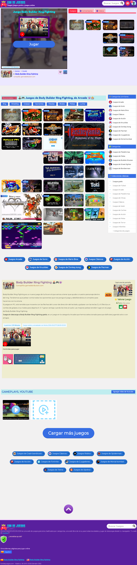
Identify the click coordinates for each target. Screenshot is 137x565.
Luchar (82, 104)
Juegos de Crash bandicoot (29, 453)
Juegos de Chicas (119, 198)
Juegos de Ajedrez (82, 470)
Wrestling (15, 104)
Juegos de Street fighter (122, 164)
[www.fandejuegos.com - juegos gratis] (13, 527)
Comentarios (86, 11)
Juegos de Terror (119, 222)
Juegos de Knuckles (120, 123)
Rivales (62, 104)
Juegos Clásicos (118, 114)
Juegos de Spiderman (111, 453)
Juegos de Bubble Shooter (123, 160)
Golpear (27, 104)
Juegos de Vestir (119, 206)
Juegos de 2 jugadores (121, 135)
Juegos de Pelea (119, 156)
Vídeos (100, 11)
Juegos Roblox (84, 453)
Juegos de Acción (119, 118)
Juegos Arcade (118, 102)
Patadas (52, 104)
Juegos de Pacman (120, 131)
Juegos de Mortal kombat (122, 139)
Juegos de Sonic (119, 106)
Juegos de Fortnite (50, 461)
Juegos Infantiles (119, 227)
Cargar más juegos (68, 433)
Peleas (72, 104)
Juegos (73, 11)
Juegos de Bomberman (121, 168)
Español (8, 552)
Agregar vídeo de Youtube (123, 392)
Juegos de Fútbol (119, 186)
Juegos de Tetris (55, 470)
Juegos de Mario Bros (121, 110)
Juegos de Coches (119, 210)
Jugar (34, 44)
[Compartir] (65, 72)
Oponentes (39, 104)
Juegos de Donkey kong (122, 127)
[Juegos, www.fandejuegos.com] (13, 3)
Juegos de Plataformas (121, 152)
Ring (4, 104)
